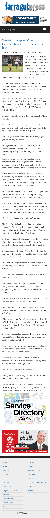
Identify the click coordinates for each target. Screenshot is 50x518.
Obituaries (31, 474)
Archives (31, 491)
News (5, 466)
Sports (5, 478)
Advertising (7, 495)
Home (5, 462)
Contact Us (7, 487)
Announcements (34, 470)
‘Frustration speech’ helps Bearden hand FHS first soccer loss (22, 44)
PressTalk (31, 462)
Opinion (6, 483)
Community (32, 466)
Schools (6, 474)
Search (30, 487)
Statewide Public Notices (37, 483)
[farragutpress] (25, 8)
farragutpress (8, 29)
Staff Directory (8, 499)
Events (30, 478)
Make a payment (9, 503)
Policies (6, 507)
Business (6, 470)
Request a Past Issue (10, 491)
